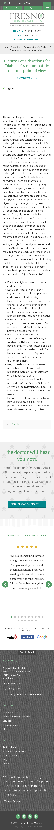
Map (28, 3)
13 (25, 620)
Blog (13, 47)
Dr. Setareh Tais (10, 712)
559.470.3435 (17, 683)
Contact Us (8, 763)
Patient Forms (10, 755)
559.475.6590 (13, 689)
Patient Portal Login (12, 8)
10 (42, 617)
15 (32, 620)
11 (18, 620)
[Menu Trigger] (47, 6)
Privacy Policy (17, 827)
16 (36, 620)
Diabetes (15, 424)
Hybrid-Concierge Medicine (16, 716)
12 (22, 620)
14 (29, 620)
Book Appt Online (32, 8)
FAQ (5, 759)
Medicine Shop (10, 725)
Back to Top (26, 652)
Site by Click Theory (34, 827)
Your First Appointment (25, 503)
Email (18, 3)
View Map (8, 678)
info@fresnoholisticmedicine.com (26, 694)
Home (6, 47)
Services (7, 721)
